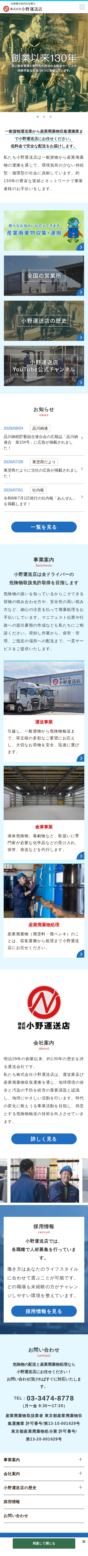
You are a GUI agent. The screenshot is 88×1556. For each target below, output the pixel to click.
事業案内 (12, 1460)
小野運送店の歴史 (20, 1488)
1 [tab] (37, 115)
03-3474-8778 (50, 1398)
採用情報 (12, 1502)
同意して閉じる (44, 1543)
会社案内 (12, 1474)
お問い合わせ (16, 1516)
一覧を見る (44, 527)
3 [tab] (50, 115)
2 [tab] (44, 115)
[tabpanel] (44, 62)
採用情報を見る (44, 1311)
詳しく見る (44, 1139)
